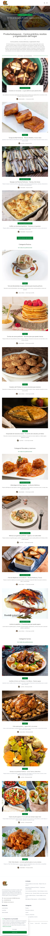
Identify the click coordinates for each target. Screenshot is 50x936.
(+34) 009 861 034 (7, 900)
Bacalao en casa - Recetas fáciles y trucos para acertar (36, 893)
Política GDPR (37, 923)
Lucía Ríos (4, 910)
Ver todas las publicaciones (25, 247)
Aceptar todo (14, 932)
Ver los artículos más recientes (25, 238)
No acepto (15, 929)
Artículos (27, 881)
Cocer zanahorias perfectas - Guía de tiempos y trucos (36, 891)
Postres (25, 14)
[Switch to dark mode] (44, 3)
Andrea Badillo (5, 912)
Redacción (4, 905)
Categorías (28, 905)
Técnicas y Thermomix (25, 87)
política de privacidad (6, 926)
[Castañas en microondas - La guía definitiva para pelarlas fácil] (25, 75)
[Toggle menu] (47, 3)
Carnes (25, 678)
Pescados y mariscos (25, 179)
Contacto (31, 923)
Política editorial (44, 923)
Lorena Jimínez (5, 908)
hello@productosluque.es (9, 902)
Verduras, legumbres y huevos (25, 223)
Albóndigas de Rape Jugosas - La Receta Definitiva (35, 899)
